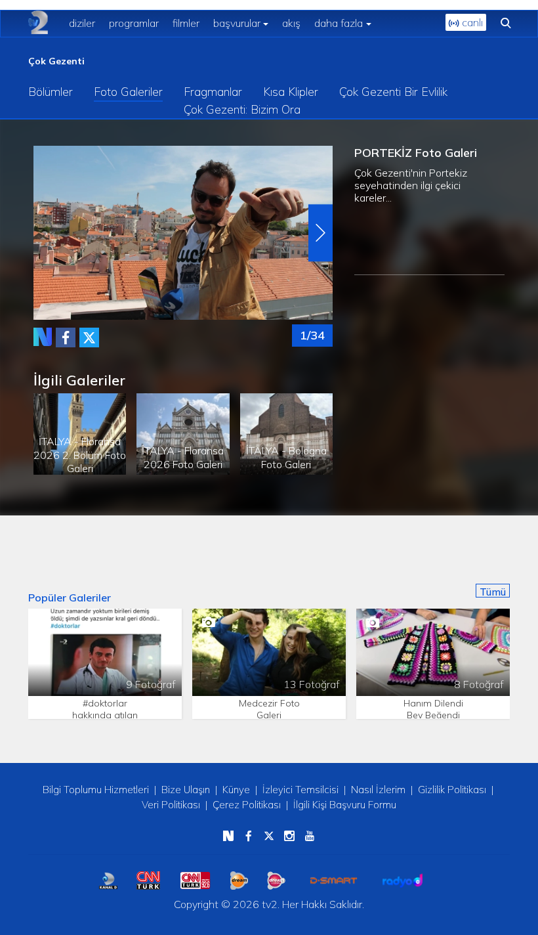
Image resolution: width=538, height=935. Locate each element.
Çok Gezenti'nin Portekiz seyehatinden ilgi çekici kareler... (410, 185)
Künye (236, 789)
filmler (186, 23)
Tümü (493, 591)
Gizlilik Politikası (452, 789)
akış (291, 23)
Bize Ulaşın (185, 789)
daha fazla (338, 23)
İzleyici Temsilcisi (300, 789)
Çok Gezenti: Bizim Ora (242, 109)
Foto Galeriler (128, 91)
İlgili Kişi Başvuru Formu (344, 804)
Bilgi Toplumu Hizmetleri (96, 789)
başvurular (236, 23)
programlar (134, 23)
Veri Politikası (171, 804)
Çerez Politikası (247, 804)
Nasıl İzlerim (378, 789)
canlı (471, 22)
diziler (82, 23)
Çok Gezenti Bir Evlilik (393, 91)
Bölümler (50, 91)
